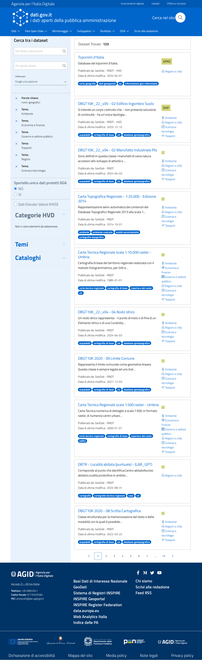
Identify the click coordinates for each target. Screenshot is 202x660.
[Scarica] (163, 152)
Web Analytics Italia (90, 617)
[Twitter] (152, 572)
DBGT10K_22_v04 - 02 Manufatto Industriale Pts (117, 150)
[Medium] (145, 572)
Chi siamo (144, 581)
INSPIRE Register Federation (97, 605)
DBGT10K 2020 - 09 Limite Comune (106, 358)
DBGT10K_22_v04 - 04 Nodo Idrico (106, 312)
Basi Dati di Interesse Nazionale (100, 581)
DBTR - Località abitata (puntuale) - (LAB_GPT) (115, 464)
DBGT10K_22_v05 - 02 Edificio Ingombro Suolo (116, 103)
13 (163, 556)
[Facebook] (138, 572)
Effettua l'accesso (176, 3)
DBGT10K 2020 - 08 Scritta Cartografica (109, 511)
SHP (166, 107)
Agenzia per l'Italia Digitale (33, 4)
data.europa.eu (86, 611)
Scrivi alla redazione (152, 587)
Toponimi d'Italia (91, 57)
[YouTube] (159, 572)
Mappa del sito (80, 655)
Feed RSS (144, 593)
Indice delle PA (85, 622)
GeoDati (80, 587)
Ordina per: (20, 76)
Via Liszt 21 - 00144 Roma (25, 584)
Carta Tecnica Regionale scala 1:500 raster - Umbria (118, 404)
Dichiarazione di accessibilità (32, 655)
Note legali (149, 655)
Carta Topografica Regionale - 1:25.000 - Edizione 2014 (117, 198)
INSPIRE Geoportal (89, 599)
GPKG (166, 61)
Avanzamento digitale (132, 3)
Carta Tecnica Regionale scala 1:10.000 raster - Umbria (114, 254)
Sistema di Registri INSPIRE (96, 593)
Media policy (116, 655)
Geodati (156, 3)
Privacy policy (182, 655)
